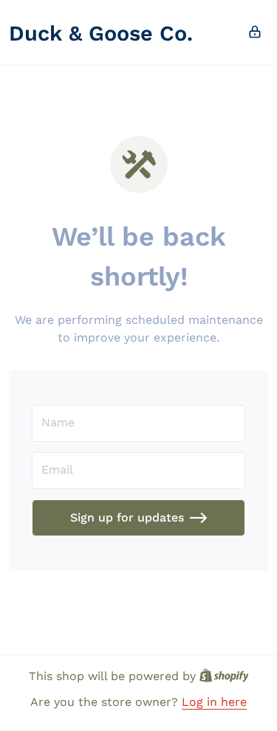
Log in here (214, 702)
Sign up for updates (127, 517)
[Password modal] (254, 31)
